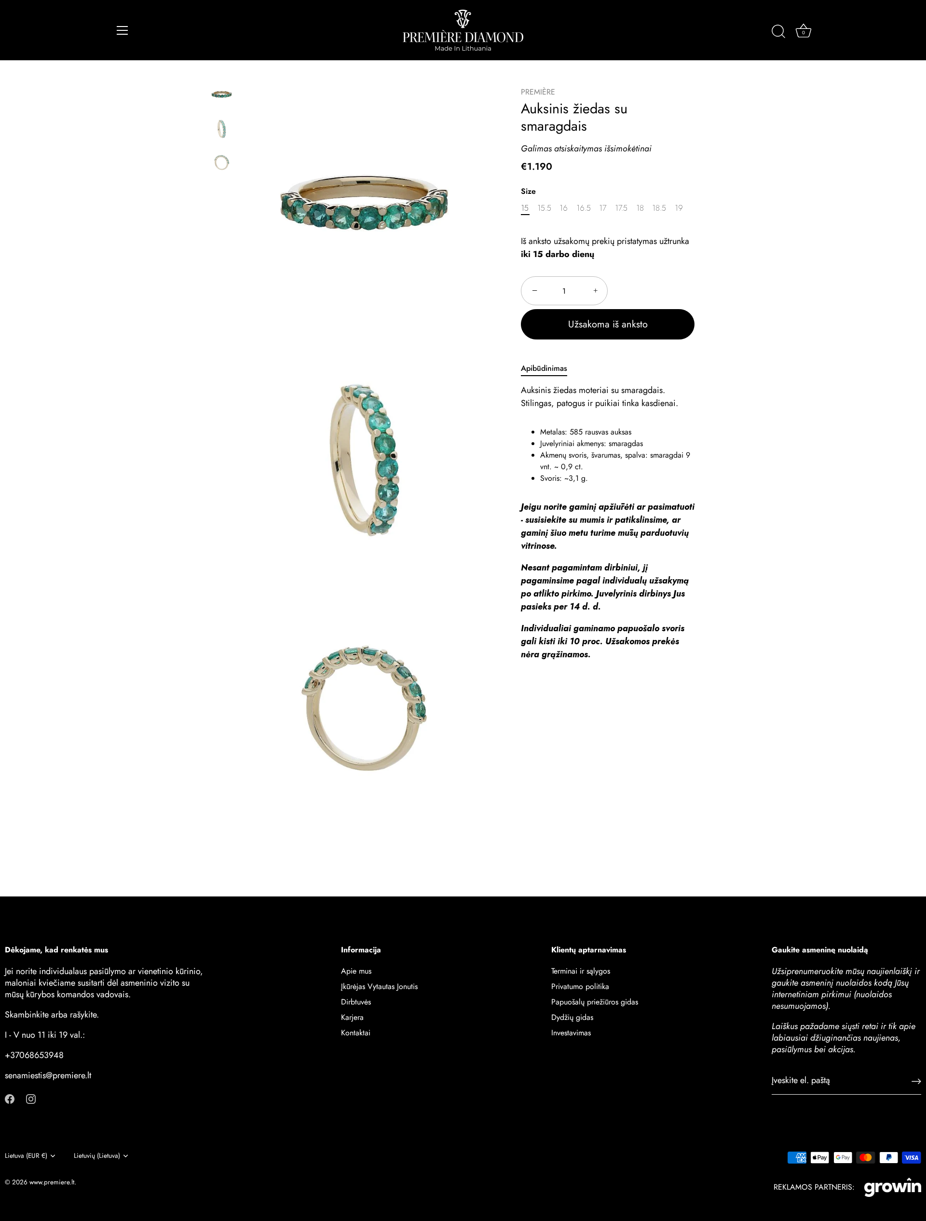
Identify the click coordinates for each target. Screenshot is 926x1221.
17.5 (621, 208)
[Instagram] (31, 1098)
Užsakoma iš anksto (608, 325)
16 (563, 208)
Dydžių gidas (572, 1017)
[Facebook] (9, 1098)
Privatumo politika (580, 986)
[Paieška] (778, 31)
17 (602, 208)
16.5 (583, 208)
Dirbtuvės (356, 1001)
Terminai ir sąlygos (580, 971)
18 (640, 208)
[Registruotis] (916, 1081)
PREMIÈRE (538, 91)
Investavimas (571, 1032)
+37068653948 (34, 1055)
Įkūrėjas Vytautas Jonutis (379, 986)
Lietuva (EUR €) (26, 1156)
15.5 (544, 208)
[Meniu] (122, 30)
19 (679, 208)
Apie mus (356, 971)
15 (525, 208)
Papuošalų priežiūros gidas (594, 1001)
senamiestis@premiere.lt (48, 1075)
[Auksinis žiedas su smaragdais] (221, 94)
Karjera (352, 1017)
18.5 (659, 208)
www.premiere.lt (51, 1182)
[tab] (549, 369)
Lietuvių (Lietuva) (97, 1156)
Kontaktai (355, 1032)
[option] (221, 96)
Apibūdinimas (544, 368)
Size (528, 191)
